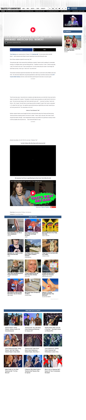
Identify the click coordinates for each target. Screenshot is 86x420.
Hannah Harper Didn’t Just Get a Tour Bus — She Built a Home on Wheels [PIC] (53, 329)
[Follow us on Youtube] (59, 8)
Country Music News (19, 214)
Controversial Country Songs (78, 11)
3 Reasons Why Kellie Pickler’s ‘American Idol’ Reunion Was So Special (33, 371)
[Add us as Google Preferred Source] (53, 8)
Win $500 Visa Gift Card (40, 11)
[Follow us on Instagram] (56, 8)
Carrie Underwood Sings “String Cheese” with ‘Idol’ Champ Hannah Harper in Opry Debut (13, 350)
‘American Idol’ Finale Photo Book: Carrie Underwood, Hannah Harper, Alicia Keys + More (32, 350)
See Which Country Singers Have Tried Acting (72, 25)
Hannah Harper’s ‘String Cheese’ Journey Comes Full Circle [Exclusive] (12, 329)
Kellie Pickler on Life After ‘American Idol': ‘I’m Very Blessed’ (11, 371)
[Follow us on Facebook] (62, 8)
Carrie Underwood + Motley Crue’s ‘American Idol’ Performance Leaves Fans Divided (52, 350)
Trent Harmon (13, 54)
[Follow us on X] (65, 8)
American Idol (35, 54)
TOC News (23, 212)
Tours (37, 8)
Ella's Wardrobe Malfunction (52, 11)
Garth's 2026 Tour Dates (65, 11)
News (28, 8)
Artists (32, 8)
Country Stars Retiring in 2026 (27, 11)
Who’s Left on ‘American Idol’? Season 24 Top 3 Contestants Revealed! (52, 371)
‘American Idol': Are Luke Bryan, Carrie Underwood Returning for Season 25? (33, 329)
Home (23, 8)
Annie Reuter (10, 42)
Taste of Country (45, 207)
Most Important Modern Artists (12, 11)
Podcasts (43, 8)
